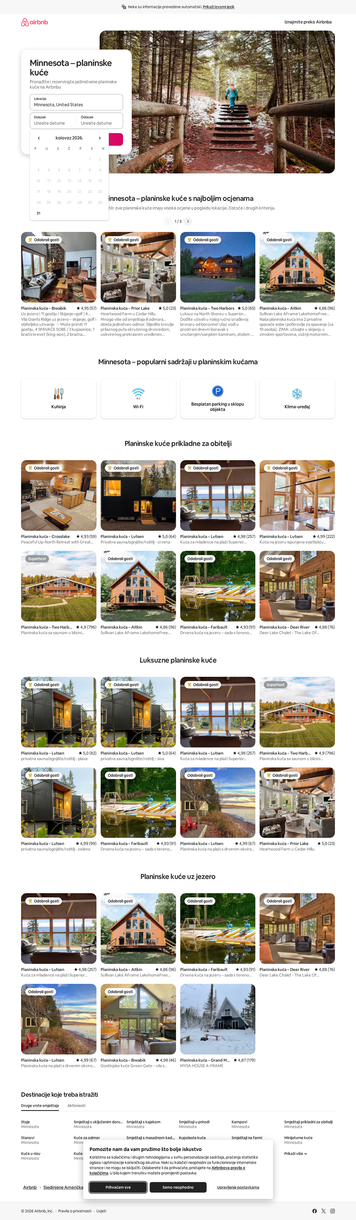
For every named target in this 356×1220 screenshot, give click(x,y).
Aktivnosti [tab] (76, 1105)
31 (38, 213)
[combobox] (76, 104)
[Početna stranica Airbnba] (34, 22)
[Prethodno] (168, 221)
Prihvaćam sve (117, 1187)
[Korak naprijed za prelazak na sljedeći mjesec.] (99, 138)
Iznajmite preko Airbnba (308, 22)
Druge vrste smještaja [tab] (40, 1105)
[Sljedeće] (188, 221)
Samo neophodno (178, 1187)
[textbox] (53, 123)
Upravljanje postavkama (238, 1187)
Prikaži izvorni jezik (219, 6)
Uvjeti (101, 1211)
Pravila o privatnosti (74, 1211)
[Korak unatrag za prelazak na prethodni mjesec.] (39, 138)
